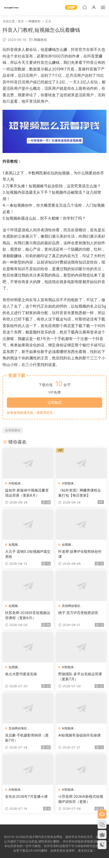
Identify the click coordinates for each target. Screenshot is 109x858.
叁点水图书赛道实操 (21, 674)
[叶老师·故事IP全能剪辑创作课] (81, 524)
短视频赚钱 (12, 430)
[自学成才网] (11, 7)
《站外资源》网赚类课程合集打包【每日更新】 (79, 492)
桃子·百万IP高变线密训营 (78, 612)
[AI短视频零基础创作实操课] (81, 708)
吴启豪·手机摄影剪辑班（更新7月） (27, 737)
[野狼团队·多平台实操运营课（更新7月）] (81, 647)
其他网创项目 (71, 606)
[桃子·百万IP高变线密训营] (81, 586)
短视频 (13, 544)
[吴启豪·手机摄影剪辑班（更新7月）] (28, 708)
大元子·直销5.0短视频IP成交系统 (27, 554)
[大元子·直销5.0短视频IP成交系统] (28, 524)
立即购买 (54, 402)
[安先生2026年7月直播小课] (28, 769)
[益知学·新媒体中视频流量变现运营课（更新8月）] (28, 463)
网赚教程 (40, 40)
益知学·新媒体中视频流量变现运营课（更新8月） (27, 492)
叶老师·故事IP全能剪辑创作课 (80, 554)
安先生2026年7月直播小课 (26, 796)
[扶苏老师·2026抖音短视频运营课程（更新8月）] (28, 586)
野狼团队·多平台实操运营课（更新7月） (80, 676)
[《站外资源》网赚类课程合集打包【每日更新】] (81, 463)
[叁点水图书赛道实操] (28, 647)
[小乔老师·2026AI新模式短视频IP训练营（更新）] (81, 769)
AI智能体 (15, 483)
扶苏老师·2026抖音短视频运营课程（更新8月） (27, 615)
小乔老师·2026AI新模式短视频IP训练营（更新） (80, 799)
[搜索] (84, 7)
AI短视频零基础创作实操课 (79, 735)
